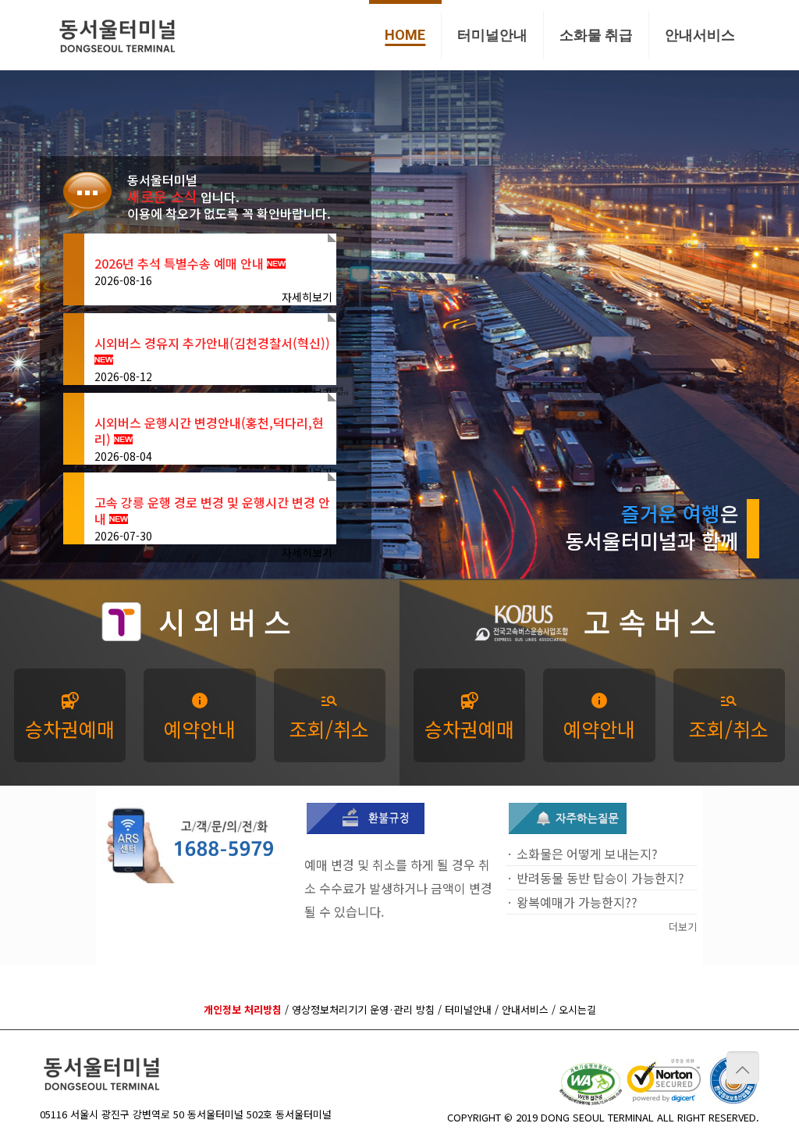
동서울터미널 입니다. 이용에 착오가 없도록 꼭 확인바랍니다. (229, 197)
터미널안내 (468, 1009)
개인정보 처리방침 (243, 1009)
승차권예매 (70, 717)
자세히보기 (307, 297)
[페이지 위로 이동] (742, 1067)
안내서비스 (525, 1009)
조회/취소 (329, 717)
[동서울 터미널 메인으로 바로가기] (117, 35)
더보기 (683, 926)
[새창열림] (365, 829)
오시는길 (577, 1009)
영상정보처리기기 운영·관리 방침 (363, 1009)
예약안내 (200, 717)
